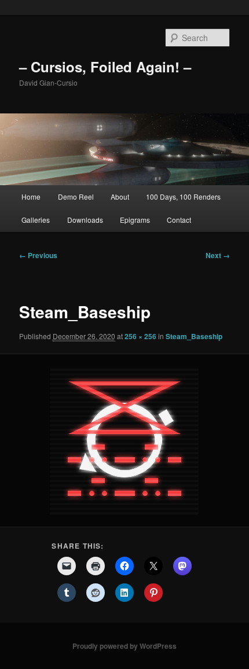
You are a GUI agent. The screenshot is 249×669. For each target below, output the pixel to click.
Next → (218, 255)
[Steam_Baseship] (124, 440)
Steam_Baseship (194, 336)
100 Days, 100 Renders (183, 196)
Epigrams (135, 220)
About (120, 196)
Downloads (85, 220)
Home (31, 196)
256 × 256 (140, 336)
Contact (179, 220)
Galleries (35, 220)
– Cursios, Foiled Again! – (105, 66)
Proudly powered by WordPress (124, 646)
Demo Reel (76, 196)
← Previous (38, 255)
